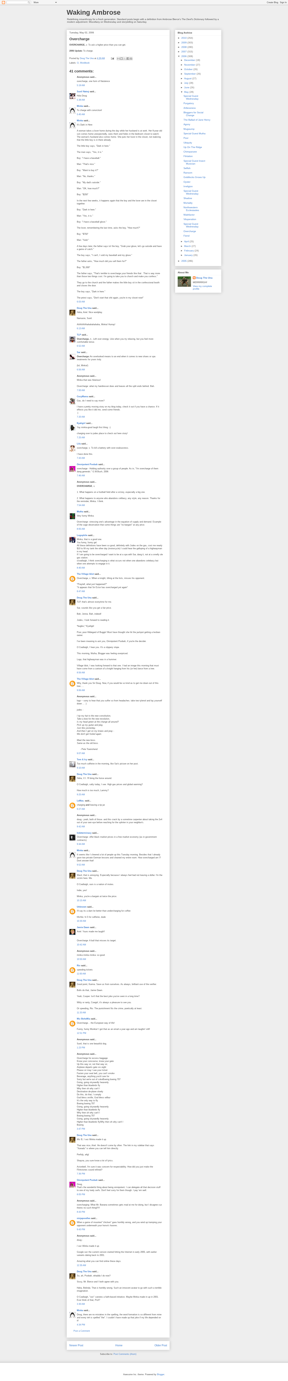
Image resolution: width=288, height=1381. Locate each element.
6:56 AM (81, 369)
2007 (184, 51)
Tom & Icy (82, 759)
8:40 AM (81, 568)
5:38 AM (81, 100)
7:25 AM (81, 437)
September (190, 73)
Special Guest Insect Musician (194, 162)
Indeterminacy (84, 833)
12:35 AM (81, 1265)
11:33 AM (81, 1012)
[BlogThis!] (121, 58)
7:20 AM (81, 417)
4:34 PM (81, 1324)
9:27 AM (81, 809)
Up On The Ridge (193, 147)
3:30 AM (81, 1304)
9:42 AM (81, 826)
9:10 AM (81, 768)
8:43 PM (81, 1212)
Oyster (187, 182)
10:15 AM (81, 900)
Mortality (188, 203)
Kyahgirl (81, 423)
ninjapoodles (83, 1218)
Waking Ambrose (93, 12)
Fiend (187, 235)
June (187, 87)
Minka (80, 106)
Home (118, 1345)
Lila (79, 443)
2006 (184, 56)
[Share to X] (124, 58)
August (188, 78)
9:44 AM (81, 844)
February (189, 250)
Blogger (160, 1374)
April (187, 241)
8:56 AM (81, 672)
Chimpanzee (190, 151)
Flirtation (188, 156)
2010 (184, 38)
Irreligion (188, 186)
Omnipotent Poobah (87, 464)
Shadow (188, 198)
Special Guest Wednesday (191, 97)
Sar (78, 352)
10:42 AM (81, 944)
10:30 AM (81, 921)
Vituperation (190, 219)
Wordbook (85, 63)
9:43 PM (81, 1229)
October (188, 69)
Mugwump (189, 129)
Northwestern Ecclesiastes (191, 209)
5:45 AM (81, 114)
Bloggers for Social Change (193, 114)
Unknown (81, 907)
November (190, 64)
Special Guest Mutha (195, 133)
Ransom (188, 172)
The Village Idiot (85, 574)
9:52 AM (81, 865)
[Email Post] (112, 58)
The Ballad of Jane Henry (197, 119)
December (190, 60)
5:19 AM (81, 85)
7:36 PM (81, 1173)
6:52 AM (81, 346)
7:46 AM (81, 475)
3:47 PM (81, 1129)
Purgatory (189, 103)
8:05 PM (81, 1194)
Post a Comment (82, 1331)
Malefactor (189, 214)
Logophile (82, 535)
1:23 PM (81, 1047)
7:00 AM (81, 390)
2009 (184, 42)
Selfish (187, 168)
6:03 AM (81, 301)
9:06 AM (81, 690)
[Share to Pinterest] (131, 58)
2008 (184, 47)
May (186, 92)
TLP (79, 334)
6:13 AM (81, 328)
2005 (184, 261)
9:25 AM (81, 794)
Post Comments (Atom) (125, 1354)
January (188, 255)
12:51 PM (81, 1033)
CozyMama (82, 396)
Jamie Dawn (83, 927)
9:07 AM (81, 753)
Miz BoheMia (83, 1018)
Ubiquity (188, 142)
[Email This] (118, 58)
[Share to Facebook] (128, 58)
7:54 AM (81, 505)
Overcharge (190, 231)
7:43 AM (81, 458)
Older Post (160, 1345)
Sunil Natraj (83, 91)
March (188, 246)
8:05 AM (81, 529)
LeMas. (80, 800)
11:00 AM (81, 973)
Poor (186, 138)
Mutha (80, 511)
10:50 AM (81, 959)
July (186, 83)
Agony (187, 124)
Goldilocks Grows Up (195, 177)
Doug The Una (84, 308)
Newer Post (76, 1345)
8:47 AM (81, 591)
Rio (78, 965)
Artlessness (190, 108)
